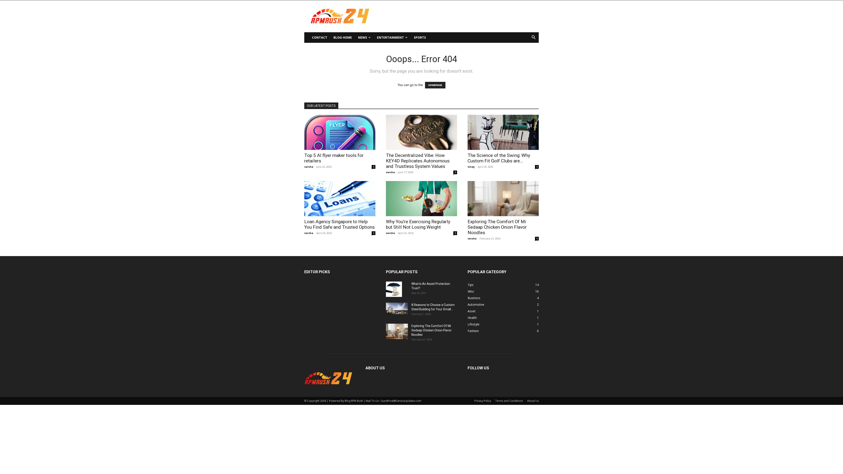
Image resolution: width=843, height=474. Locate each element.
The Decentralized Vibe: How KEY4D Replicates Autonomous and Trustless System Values (418, 161)
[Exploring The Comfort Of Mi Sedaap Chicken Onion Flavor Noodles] (503, 198)
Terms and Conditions (509, 401)
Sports (420, 37)
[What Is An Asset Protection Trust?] (394, 289)
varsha (308, 166)
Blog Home (342, 37)
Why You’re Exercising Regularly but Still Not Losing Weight (418, 224)
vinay (471, 166)
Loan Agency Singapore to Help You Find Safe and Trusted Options (339, 224)
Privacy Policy (482, 401)
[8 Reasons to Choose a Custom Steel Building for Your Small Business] (397, 308)
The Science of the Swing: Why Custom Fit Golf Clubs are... (499, 158)
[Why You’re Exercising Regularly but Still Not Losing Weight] (421, 198)
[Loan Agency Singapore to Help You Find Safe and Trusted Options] (339, 198)
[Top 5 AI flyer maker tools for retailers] (339, 132)
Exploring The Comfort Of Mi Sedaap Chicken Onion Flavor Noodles (497, 227)
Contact (319, 37)
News (362, 37)
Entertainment (390, 37)
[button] (533, 38)
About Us (533, 401)
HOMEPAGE (435, 85)
